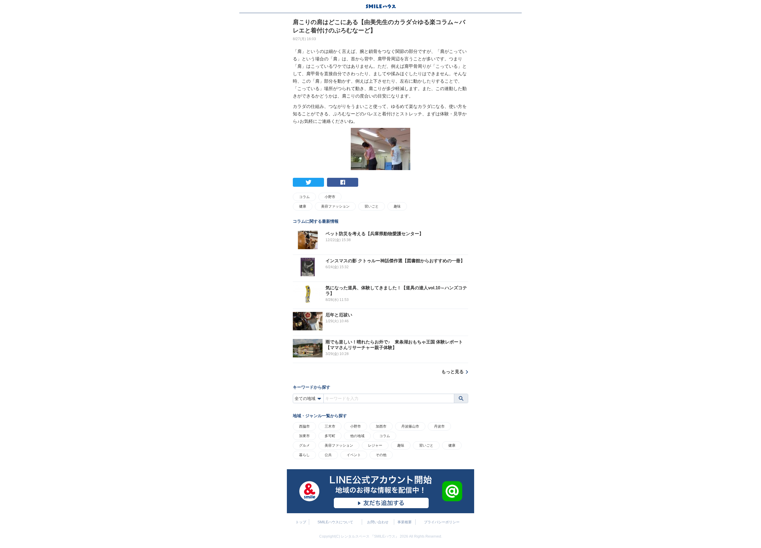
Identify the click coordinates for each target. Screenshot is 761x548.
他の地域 (357, 436)
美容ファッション (335, 206)
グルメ (304, 445)
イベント (354, 455)
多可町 (330, 436)
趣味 (397, 206)
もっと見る (452, 371)
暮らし (304, 455)
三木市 (330, 426)
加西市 (381, 426)
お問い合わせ (378, 522)
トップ (300, 522)
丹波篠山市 (410, 426)
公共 (328, 455)
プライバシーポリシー (442, 522)
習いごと (371, 206)
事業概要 (404, 522)
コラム (304, 197)
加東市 (304, 436)
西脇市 (304, 426)
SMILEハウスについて (335, 522)
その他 (381, 455)
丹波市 (439, 426)
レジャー (375, 445)
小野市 (330, 197)
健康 (302, 206)
